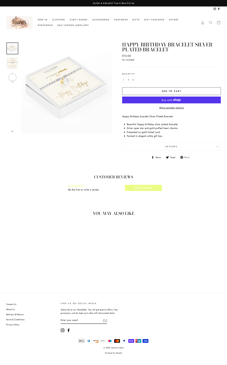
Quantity (128, 74)
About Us (10, 309)
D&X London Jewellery (73, 25)
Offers (173, 19)
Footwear (121, 19)
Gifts (136, 19)
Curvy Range (79, 19)
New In (43, 19)
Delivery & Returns (15, 314)
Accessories (100, 19)
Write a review (143, 188)
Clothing (58, 19)
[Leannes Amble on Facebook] (68, 330)
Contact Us (11, 304)
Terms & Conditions (15, 319)
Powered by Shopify (113, 353)
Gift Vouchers (154, 19)
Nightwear (45, 25)
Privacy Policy (12, 324)
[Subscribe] (105, 320)
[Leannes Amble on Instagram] (62, 330)
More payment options (171, 108)
